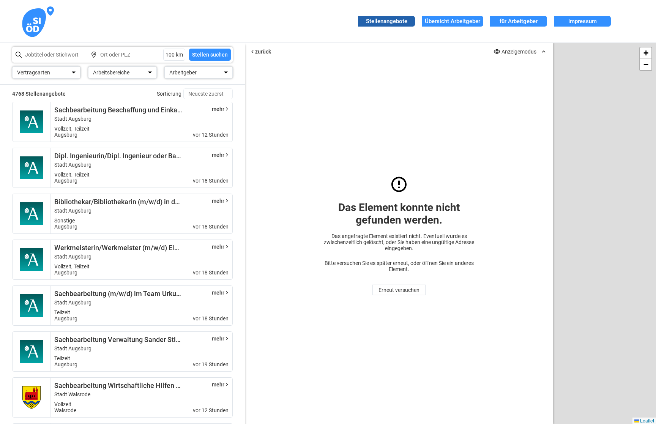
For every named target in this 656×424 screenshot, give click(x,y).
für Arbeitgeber (519, 21)
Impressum (582, 21)
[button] (645, 53)
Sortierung (169, 94)
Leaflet (646, 420)
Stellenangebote (386, 21)
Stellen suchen (210, 55)
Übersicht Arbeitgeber (452, 21)
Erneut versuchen (398, 290)
